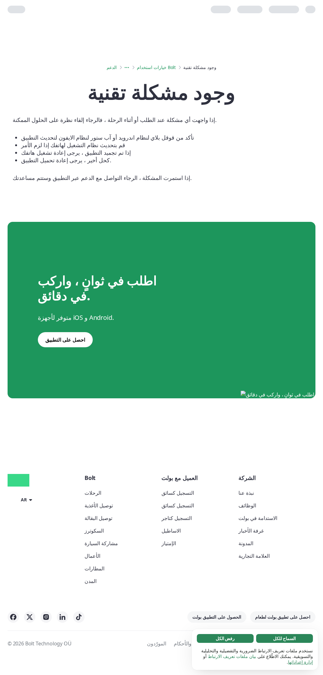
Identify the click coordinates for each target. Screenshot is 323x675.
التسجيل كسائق (178, 492)
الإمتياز (169, 543)
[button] (21, 499)
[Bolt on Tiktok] (79, 617)
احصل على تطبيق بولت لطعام (282, 617)
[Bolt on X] (29, 617)
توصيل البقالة (98, 518)
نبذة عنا (246, 492)
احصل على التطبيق (65, 339)
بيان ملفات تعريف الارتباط (232, 656)
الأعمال (92, 555)
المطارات (94, 568)
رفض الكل (225, 638)
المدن (91, 581)
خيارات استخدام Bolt (156, 67)
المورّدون (156, 643)
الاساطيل (171, 530)
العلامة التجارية (254, 555)
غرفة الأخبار (251, 530)
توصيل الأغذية (99, 505)
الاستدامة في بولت (257, 518)
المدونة (245, 543)
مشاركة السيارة (101, 543)
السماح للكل (284, 638)
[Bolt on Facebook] (13, 617)
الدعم (112, 67)
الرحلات (93, 492)
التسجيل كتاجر (177, 518)
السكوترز (94, 530)
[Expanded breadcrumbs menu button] (126, 67)
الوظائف (247, 505)
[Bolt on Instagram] (46, 617)
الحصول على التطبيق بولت (216, 617)
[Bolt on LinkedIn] (62, 617)
